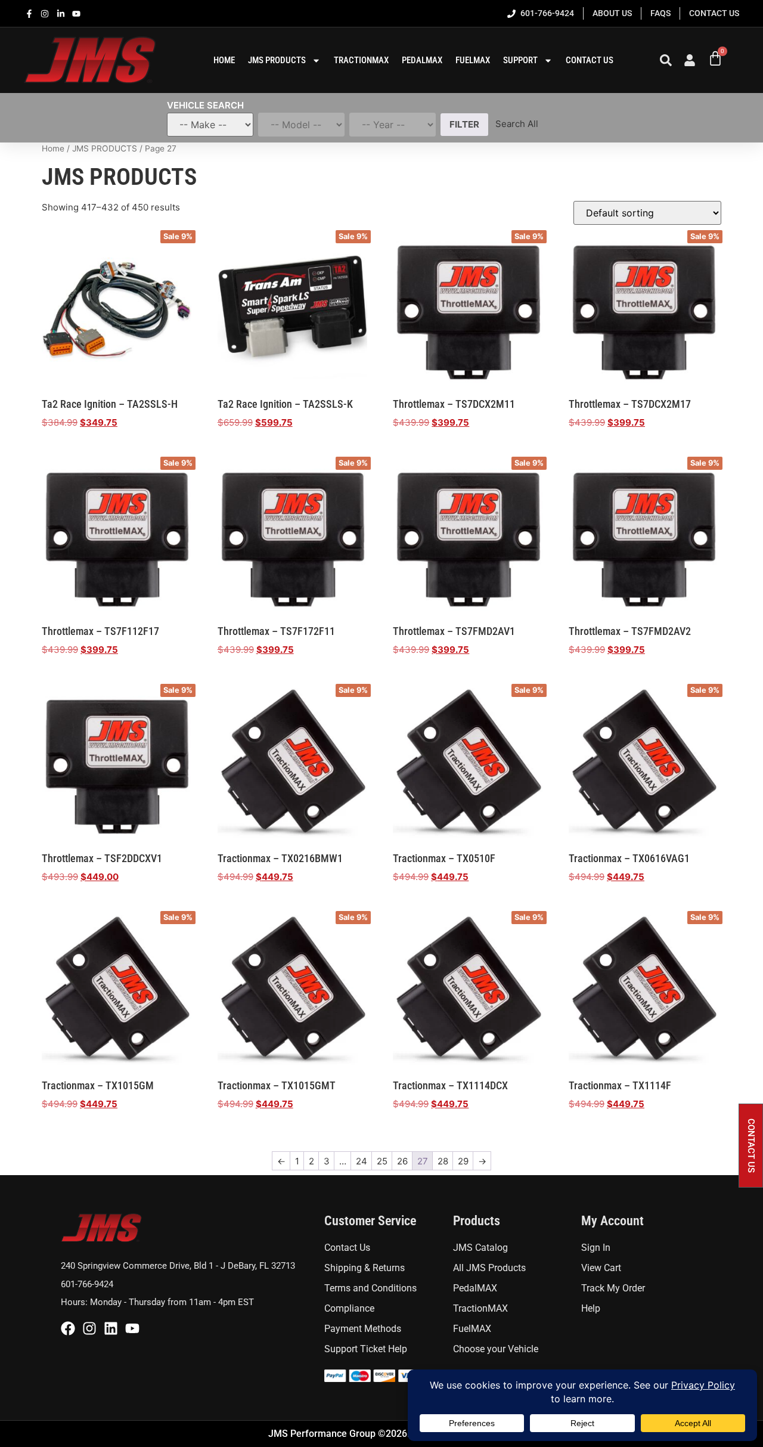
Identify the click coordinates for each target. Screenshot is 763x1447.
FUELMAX (472, 60)
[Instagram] (89, 1328)
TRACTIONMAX (361, 60)
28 (443, 1161)
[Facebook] (68, 1328)
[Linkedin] (111, 1328)
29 (463, 1161)
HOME (224, 60)
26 (402, 1161)
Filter (464, 124)
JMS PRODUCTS (104, 148)
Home (53, 148)
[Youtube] (132, 1328)
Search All (516, 123)
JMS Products (277, 60)
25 (382, 1161)
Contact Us (589, 60)
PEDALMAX (422, 60)
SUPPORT (520, 60)
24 (361, 1161)
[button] (751, 1146)
